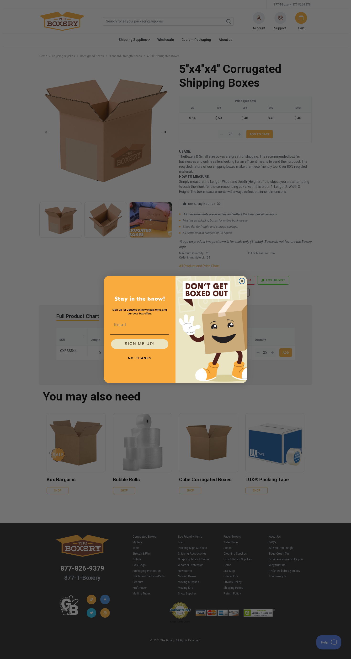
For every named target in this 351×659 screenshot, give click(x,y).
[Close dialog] (242, 281)
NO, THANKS (140, 358)
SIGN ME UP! (140, 344)
